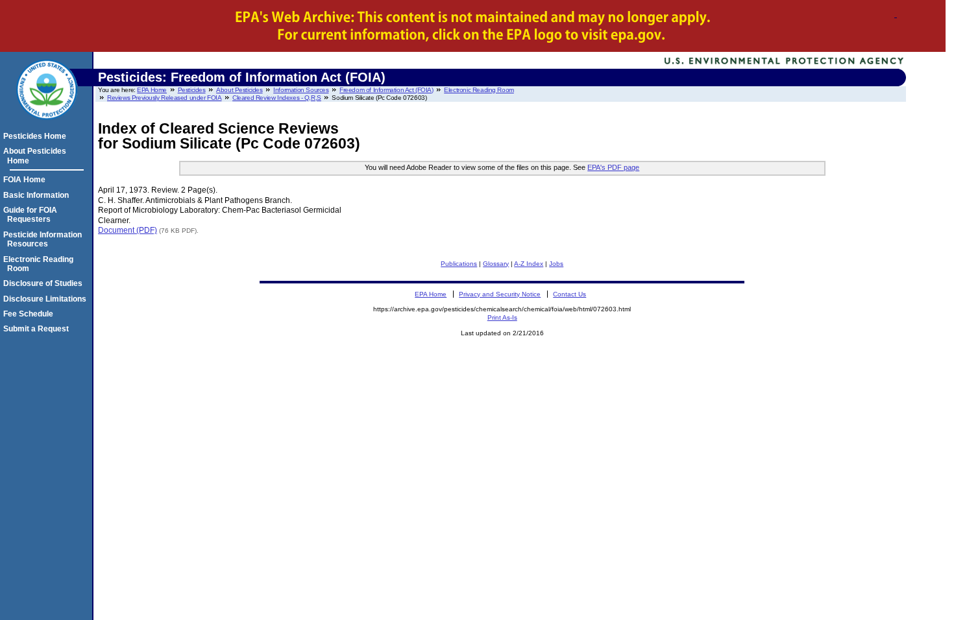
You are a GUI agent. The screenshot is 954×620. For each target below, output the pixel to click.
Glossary (496, 263)
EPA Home (152, 89)
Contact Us (569, 294)
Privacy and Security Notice (500, 294)
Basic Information (38, 195)
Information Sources (300, 89)
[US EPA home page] (46, 126)
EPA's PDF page (613, 167)
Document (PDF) (127, 230)
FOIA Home (26, 179)
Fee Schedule (30, 313)
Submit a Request (38, 328)
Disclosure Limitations (46, 299)
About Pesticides (239, 89)
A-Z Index (528, 263)
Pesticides (192, 89)
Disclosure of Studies (44, 283)
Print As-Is (502, 317)
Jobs (556, 263)
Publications (459, 263)
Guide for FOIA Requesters (32, 215)
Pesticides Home (36, 136)
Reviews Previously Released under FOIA (164, 97)
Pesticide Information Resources (44, 239)
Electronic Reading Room (479, 89)
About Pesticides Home (36, 156)
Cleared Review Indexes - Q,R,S (276, 97)
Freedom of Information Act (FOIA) (386, 89)
